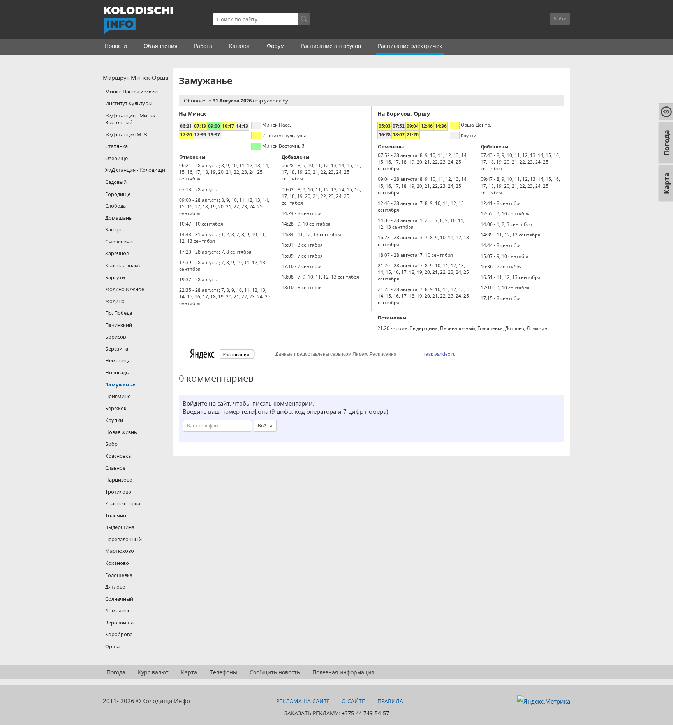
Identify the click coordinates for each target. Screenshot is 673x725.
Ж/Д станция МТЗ (126, 134)
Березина (116, 348)
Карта (189, 672)
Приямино (118, 396)
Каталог (239, 45)
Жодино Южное (124, 289)
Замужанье (120, 384)
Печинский (118, 324)
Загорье (115, 229)
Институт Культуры (128, 103)
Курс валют (153, 672)
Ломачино (118, 610)
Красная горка (122, 503)
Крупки (114, 419)
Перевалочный (123, 539)
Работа (203, 45)
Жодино (115, 301)
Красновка (118, 455)
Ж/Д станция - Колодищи (135, 169)
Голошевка (118, 575)
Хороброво (119, 634)
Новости (116, 45)
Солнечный (119, 598)
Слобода (115, 205)
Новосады (117, 372)
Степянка (116, 146)
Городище (117, 194)
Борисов (115, 336)
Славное (115, 467)
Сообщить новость (275, 672)
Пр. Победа (118, 312)
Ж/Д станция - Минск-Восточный (131, 119)
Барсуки (115, 277)
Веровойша (119, 622)
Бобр (111, 443)
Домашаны (119, 217)
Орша (112, 646)
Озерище (116, 158)
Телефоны (223, 672)
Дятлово (115, 586)
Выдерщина (119, 527)
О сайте (353, 701)
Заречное (117, 253)
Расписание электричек (410, 45)
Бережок (116, 408)
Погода (116, 672)
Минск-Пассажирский (131, 91)
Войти (559, 18)
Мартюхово (119, 550)
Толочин (115, 515)
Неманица (117, 360)
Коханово (117, 562)
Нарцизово (118, 479)
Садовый (116, 181)
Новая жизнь (121, 432)
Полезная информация (343, 672)
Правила (390, 701)
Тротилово (118, 491)
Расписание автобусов (331, 45)
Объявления (161, 45)
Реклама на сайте (303, 701)
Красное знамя (123, 265)
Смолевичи (119, 241)
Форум (275, 45)
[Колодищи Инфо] (138, 20)
